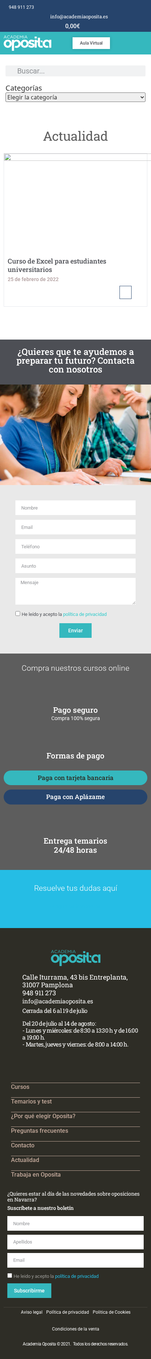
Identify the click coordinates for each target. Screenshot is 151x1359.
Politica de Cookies (111, 1312)
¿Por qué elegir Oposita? (43, 1116)
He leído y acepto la (64, 614)
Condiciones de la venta (75, 1329)
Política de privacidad (67, 1312)
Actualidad (25, 1160)
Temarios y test (31, 1101)
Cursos (20, 1086)
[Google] (139, 7)
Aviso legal (32, 1312)
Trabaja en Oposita (36, 1174)
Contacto (22, 1145)
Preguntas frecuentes (39, 1130)
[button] (146, 41)
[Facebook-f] (124, 7)
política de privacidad (85, 614)
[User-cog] (147, 7)
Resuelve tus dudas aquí (75, 888)
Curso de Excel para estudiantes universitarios (57, 265)
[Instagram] (132, 7)
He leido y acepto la (56, 1276)
